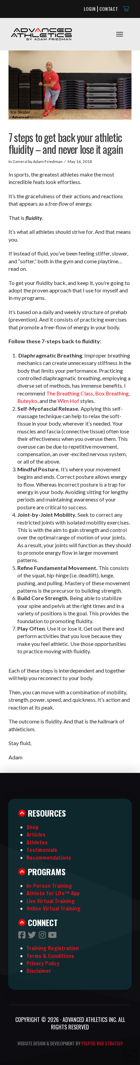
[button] (126, 9)
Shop (32, 827)
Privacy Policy (43, 963)
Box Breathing (112, 393)
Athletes (37, 842)
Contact (109, 8)
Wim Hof (68, 400)
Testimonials (42, 850)
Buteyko (27, 400)
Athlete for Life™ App (53, 893)
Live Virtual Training (51, 901)
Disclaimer (39, 971)
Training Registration (53, 948)
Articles (36, 834)
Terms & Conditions (50, 956)
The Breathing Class (69, 393)
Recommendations (49, 857)
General (20, 161)
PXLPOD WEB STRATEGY (102, 1043)
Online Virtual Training (54, 908)
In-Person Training (49, 885)
